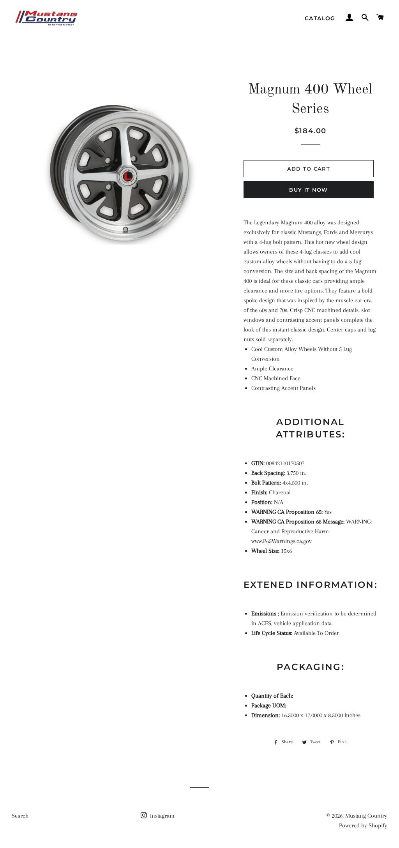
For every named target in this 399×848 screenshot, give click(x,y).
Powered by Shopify (363, 825)
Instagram (161, 815)
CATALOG (320, 18)
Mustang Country (366, 815)
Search (20, 815)
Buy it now (308, 190)
